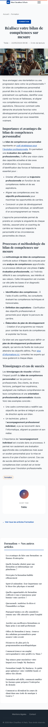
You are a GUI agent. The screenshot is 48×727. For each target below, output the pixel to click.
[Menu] (39, 2)
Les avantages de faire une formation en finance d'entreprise (24, 556)
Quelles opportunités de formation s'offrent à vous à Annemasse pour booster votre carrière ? (21, 595)
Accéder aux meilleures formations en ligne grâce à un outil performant (23, 624)
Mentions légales (19, 714)
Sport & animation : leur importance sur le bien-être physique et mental (24, 585)
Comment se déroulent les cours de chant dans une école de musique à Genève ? (21, 693)
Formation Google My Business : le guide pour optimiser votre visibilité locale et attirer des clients (24, 671)
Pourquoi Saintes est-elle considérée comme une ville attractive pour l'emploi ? (24, 615)
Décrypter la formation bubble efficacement (19, 576)
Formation (15, 14)
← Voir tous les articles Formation (18, 522)
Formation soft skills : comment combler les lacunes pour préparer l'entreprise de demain (24, 682)
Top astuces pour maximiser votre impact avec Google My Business (21, 661)
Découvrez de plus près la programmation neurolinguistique (21, 644)
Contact (32, 714)
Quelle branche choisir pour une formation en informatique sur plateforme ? (20, 567)
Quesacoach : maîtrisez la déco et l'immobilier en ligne (20, 604)
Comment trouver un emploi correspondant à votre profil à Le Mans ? (24, 652)
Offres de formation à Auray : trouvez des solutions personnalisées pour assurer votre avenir (22, 634)
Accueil (6, 14)
